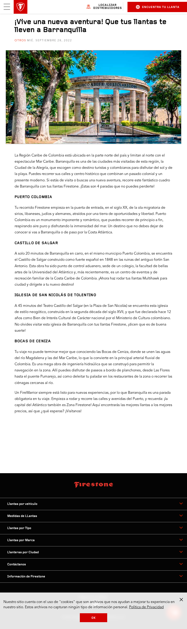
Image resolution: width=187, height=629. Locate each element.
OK (93, 617)
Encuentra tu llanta (160, 7)
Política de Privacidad (146, 607)
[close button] (181, 599)
